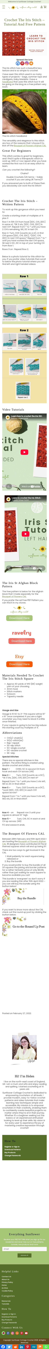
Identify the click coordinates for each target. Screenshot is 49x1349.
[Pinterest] (22, 63)
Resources (6, 1301)
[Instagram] (27, 63)
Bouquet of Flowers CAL (14, 596)
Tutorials (5, 1304)
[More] (31, 63)
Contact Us (6, 1276)
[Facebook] (18, 63)
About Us (5, 1279)
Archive (5, 1288)
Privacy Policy (7, 1282)
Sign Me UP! (24, 1255)
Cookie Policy (7, 1291)
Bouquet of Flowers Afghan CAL (30, 145)
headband (7, 81)
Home (4, 1285)
